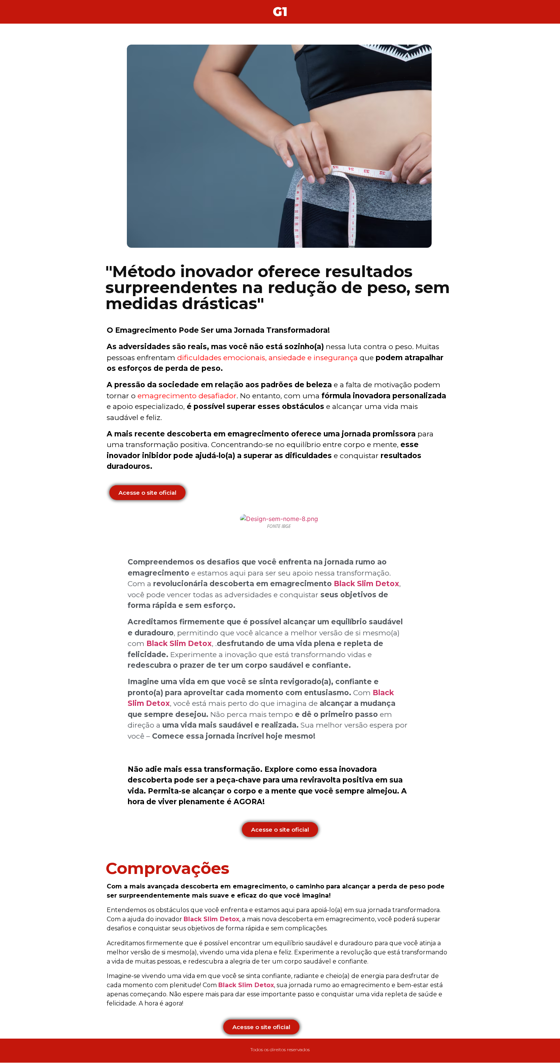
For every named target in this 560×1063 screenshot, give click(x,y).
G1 (280, 11)
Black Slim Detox (366, 583)
